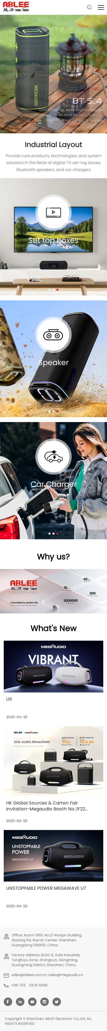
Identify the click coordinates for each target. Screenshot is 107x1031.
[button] (50, 290)
